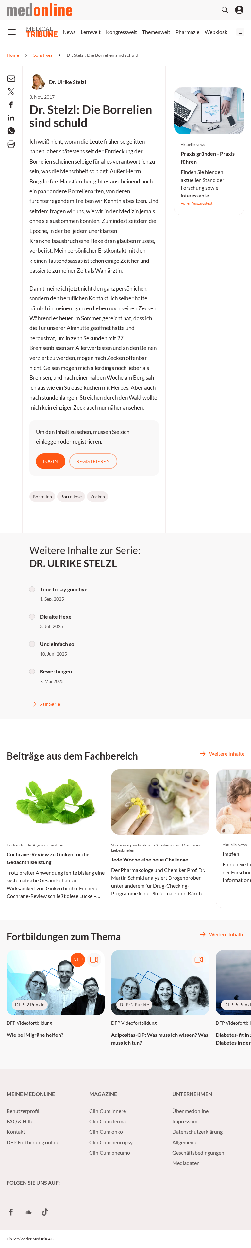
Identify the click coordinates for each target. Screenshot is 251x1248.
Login (50, 461)
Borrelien (42, 496)
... (240, 32)
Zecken (97, 496)
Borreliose (71, 496)
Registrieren (93, 461)
